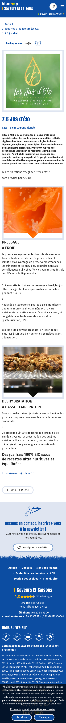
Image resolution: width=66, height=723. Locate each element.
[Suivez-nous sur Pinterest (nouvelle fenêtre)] (50, 637)
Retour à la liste (19, 489)
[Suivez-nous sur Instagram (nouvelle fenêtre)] (39, 637)
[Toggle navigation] (62, 8)
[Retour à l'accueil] (10, 4)
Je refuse (21, 717)
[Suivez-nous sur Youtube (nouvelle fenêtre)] (28, 637)
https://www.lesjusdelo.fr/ (18, 473)
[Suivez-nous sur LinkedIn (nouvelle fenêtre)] (17, 637)
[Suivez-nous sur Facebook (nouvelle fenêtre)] (6, 637)
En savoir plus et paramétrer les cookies (32, 709)
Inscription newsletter (35, 547)
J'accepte (44, 717)
